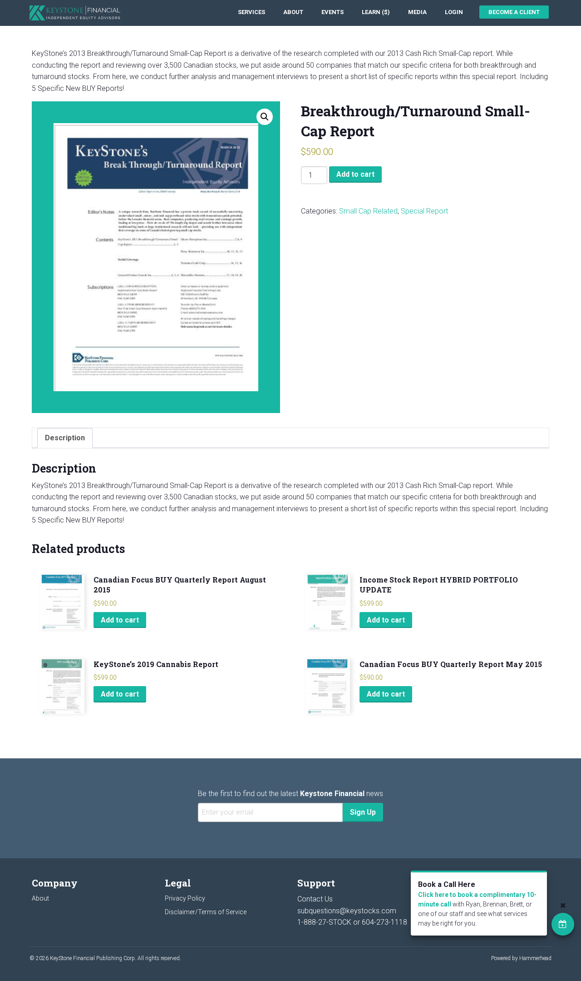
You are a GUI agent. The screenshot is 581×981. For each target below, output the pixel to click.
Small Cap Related (368, 211)
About (293, 12)
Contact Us (315, 899)
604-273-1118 (384, 922)
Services (251, 12)
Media (417, 12)
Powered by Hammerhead (521, 958)
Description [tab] (65, 437)
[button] (264, 117)
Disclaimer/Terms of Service (205, 912)
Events (332, 12)
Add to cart (355, 174)
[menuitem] (251, 12)
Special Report (424, 211)
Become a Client (514, 12)
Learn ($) (376, 12)
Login (454, 12)
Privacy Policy (185, 898)
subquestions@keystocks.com (346, 910)
